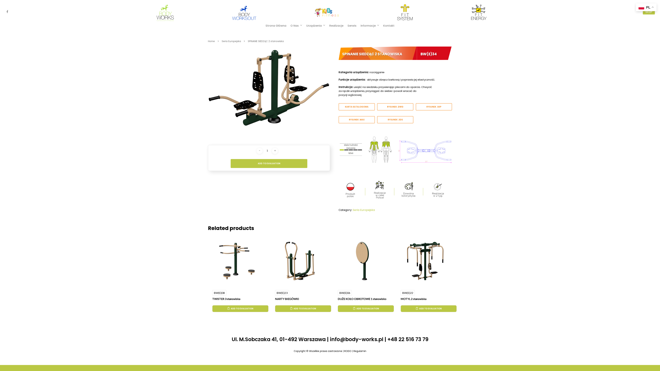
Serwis (352, 26)
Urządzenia (314, 26)
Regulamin (360, 351)
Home (211, 41)
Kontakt (388, 26)
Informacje (368, 26)
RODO (347, 351)
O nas (294, 26)
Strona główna (276, 26)
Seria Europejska (231, 41)
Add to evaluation (269, 163)
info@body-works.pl (356, 339)
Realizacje (336, 26)
